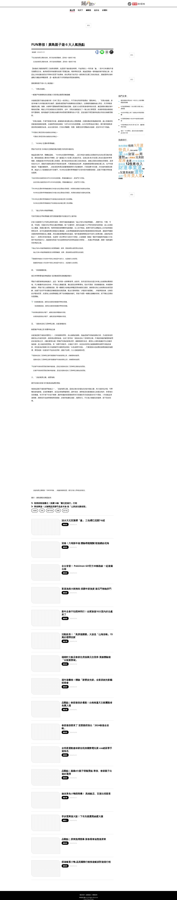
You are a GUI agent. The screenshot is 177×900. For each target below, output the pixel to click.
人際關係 (131, 157)
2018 (134, 160)
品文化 (96, 10)
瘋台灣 (72, 10)
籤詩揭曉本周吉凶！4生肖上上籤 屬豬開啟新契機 (132, 101)
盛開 (126, 158)
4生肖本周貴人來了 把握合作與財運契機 (132, 114)
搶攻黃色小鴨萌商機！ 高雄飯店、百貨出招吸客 (86, 793)
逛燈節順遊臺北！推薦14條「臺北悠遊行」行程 (55, 503)
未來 (129, 161)
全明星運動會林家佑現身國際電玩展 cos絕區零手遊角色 (87, 749)
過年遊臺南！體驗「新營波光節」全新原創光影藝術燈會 (87, 681)
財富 (131, 154)
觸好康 (65, 641)
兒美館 (140, 157)
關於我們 (82, 895)
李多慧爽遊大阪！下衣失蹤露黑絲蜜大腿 (82, 816)
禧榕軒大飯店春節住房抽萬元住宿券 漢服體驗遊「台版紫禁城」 (86, 658)
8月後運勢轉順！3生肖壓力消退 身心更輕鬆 (132, 107)
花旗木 (141, 160)
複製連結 (111, 52)
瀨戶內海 (50, 510)
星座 (122, 160)
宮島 (42, 510)
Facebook (97, 52)
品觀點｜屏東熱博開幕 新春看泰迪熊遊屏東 (84, 839)
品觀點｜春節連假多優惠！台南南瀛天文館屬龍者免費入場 (87, 704)
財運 (123, 167)
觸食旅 (65, 524)
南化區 (121, 164)
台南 (125, 154)
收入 (139, 164)
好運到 (104, 10)
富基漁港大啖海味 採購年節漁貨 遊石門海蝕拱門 (86, 588)
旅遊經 (34, 52)
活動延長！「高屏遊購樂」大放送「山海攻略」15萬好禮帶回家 (87, 636)
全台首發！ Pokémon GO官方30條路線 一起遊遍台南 (87, 567)
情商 (131, 145)
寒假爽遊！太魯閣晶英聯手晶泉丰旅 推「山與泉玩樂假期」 (60, 506)
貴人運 (136, 175)
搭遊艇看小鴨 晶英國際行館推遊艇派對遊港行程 (86, 861)
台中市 (135, 150)
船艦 (58, 510)
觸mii (88, 3)
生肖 (127, 175)
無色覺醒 (123, 145)
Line (102, 52)
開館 (131, 150)
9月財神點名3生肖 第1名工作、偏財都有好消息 (132, 126)
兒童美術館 (127, 172)
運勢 (138, 172)
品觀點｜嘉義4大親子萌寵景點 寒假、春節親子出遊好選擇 (87, 772)
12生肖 (131, 164)
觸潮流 (88, 10)
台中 (120, 176)
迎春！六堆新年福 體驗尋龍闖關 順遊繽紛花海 (85, 543)
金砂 (137, 154)
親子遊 (65, 510)
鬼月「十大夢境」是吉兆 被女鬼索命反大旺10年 (132, 132)
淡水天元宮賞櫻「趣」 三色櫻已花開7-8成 (83, 520)
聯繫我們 (94, 895)
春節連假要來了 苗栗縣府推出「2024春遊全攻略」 (85, 727)
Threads (107, 52)
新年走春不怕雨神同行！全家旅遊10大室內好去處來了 (87, 613)
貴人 (126, 149)
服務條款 (88, 895)
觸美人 (65, 820)
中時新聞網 (138, 4)
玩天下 (80, 10)
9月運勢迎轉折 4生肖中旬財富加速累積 (132, 120)
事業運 (135, 167)
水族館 (35, 510)
